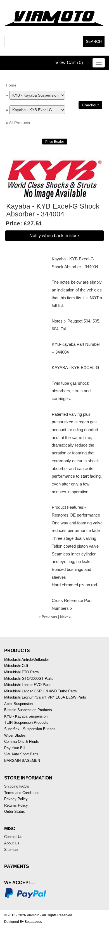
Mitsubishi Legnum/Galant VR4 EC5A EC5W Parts (45, 697)
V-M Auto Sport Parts (21, 754)
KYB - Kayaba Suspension (26, 716)
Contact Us (13, 837)
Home (11, 85)
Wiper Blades (15, 735)
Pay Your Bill (14, 748)
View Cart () (69, 62)
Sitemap (11, 849)
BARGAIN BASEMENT (23, 760)
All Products (19, 122)
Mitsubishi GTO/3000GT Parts (28, 678)
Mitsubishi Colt (16, 666)
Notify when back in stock (54, 235)
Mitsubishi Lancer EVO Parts (27, 685)
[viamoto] (54, 17)
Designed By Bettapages (23, 922)
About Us (11, 843)
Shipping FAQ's (16, 786)
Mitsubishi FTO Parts (21, 672)
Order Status (14, 811)
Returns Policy (16, 805)
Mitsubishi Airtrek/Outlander (26, 659)
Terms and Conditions (21, 793)
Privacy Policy (16, 799)
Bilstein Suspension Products (28, 710)
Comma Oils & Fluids (21, 741)
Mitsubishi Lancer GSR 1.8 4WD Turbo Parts (40, 691)
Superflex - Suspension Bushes (29, 729)
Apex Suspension (18, 704)
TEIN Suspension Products (26, 722)
